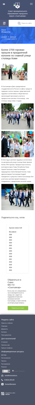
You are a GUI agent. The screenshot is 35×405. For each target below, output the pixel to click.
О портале (4, 342)
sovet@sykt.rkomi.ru (11, 375)
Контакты (4, 332)
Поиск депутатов (6, 335)
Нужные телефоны (6, 348)
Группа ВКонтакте (10, 384)
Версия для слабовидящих (4, 4)
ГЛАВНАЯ (4, 37)
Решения (4, 367)
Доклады (3, 355)
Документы (4, 329)
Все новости (12, 231)
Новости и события (7, 323)
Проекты (3, 361)
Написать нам (5, 345)
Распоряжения (5, 364)
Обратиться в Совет (18, 308)
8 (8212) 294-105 (9, 379)
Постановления (5, 358)
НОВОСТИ (13, 37)
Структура (4, 326)
